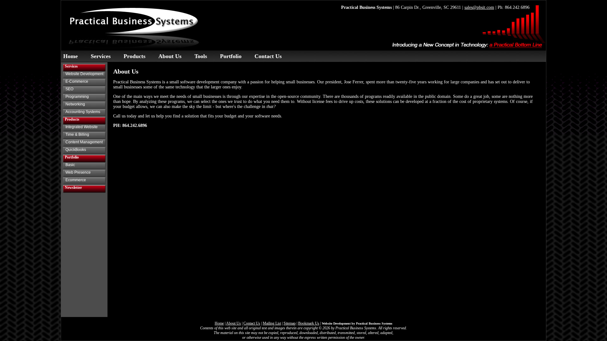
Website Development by (357, 323)
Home (70, 56)
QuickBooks (75, 149)
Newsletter (73, 187)
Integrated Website (81, 127)
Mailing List (272, 323)
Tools (200, 56)
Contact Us (268, 56)
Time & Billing (77, 134)
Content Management (84, 142)
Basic (70, 165)
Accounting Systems (82, 112)
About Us (169, 56)
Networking (75, 104)
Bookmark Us (308, 323)
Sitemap (290, 323)
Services (101, 56)
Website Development (84, 74)
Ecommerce (75, 180)
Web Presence (78, 172)
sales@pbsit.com (479, 7)
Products (134, 56)
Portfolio (231, 56)
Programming (77, 96)
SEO (69, 89)
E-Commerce (76, 81)
